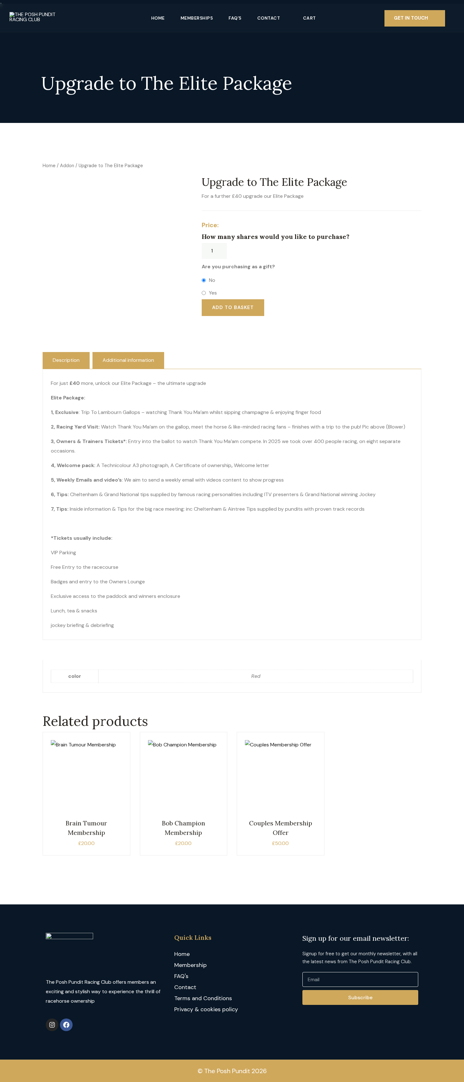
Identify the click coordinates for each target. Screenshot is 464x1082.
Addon (67, 165)
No (212, 280)
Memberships (197, 18)
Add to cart (86, 781)
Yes (213, 292)
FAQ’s (235, 18)
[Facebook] (66, 1024)
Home (158, 18)
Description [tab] (66, 360)
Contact (268, 18)
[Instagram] (52, 1024)
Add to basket (233, 307)
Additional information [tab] (128, 360)
